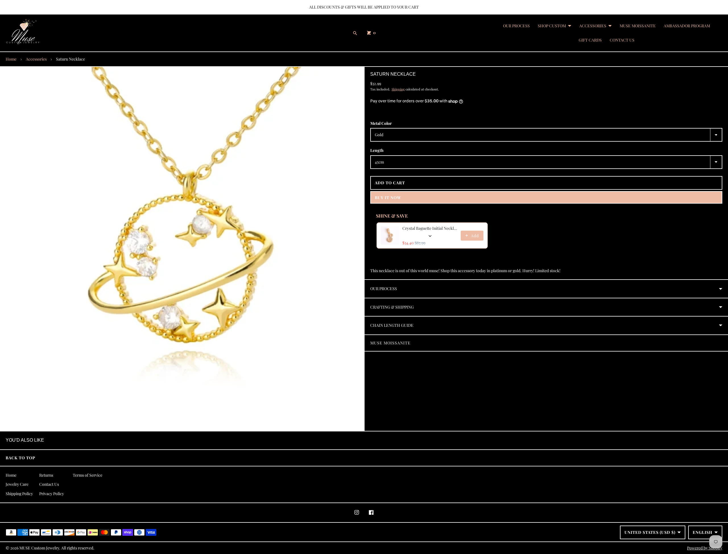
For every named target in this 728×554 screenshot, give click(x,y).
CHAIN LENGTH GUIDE (391, 325)
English (702, 532)
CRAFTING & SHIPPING (392, 307)
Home (11, 59)
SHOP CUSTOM (552, 25)
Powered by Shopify (704, 548)
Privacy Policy (51, 493)
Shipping (398, 89)
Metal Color (381, 123)
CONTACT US (622, 40)
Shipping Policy (19, 493)
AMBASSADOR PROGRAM (687, 25)
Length (377, 150)
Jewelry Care (17, 484)
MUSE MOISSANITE (638, 25)
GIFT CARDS (590, 40)
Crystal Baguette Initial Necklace (429, 228)
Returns (46, 475)
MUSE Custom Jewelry (39, 548)
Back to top (20, 457)
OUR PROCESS (516, 25)
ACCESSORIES (592, 25)
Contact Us (49, 484)
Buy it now (388, 197)
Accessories (36, 59)
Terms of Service (87, 475)
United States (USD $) (649, 532)
